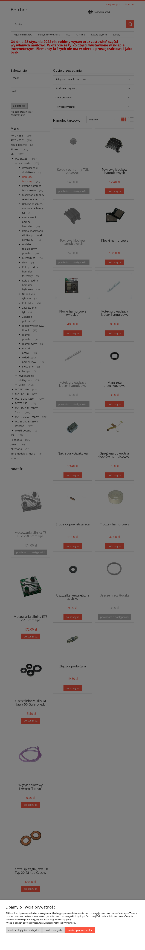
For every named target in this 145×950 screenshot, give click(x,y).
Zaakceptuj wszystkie (80, 930)
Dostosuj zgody (53, 930)
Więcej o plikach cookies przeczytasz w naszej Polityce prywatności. (41, 922)
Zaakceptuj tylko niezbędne (23, 930)
